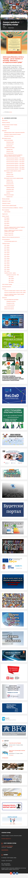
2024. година (6, 267)
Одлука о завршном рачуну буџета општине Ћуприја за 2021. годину (13, 231)
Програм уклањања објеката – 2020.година (15, 159)
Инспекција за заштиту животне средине (12, 170)
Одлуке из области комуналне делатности (11, 237)
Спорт (11, 746)
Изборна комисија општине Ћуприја (9, 124)
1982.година (11, 282)
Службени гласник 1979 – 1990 (12, 274)
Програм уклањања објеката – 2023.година (15, 165)
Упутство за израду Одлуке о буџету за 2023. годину (15, 290)
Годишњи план (9, 149)
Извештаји (4, 130)
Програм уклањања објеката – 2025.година (15, 169)
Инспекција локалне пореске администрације (13, 178)
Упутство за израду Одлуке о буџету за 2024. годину (15, 292)
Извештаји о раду (10, 142)
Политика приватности (6, 838)
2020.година (6, 219)
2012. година (6, 245)
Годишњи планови (10, 187)
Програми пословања (8, 136)
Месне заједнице (5, 209)
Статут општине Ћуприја (7, 284)
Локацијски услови (10, 303)
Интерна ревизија (5, 198)
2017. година (6, 254)
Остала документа (6, 239)
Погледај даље (5, 757)
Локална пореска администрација (9, 205)
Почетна (4, 27)
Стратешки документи (6, 286)
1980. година (11, 278)
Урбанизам (4, 297)
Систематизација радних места (10, 241)
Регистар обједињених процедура (11, 299)
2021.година (6, 221)
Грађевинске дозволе (11, 301)
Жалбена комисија (6, 122)
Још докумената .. (5, 850)
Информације (11, 27)
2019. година (6, 258)
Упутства (4, 288)
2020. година (7, 260)
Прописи (8, 193)
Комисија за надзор (6, 203)
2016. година (6, 252)
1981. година (11, 280)
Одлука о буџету (5, 216)
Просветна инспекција (9, 194)
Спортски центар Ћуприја (15, 743)
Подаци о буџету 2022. (8, 233)
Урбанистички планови (9, 306)
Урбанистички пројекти (9, 308)
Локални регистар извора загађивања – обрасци (12, 207)
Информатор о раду (6, 201)
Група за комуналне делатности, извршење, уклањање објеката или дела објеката (13, 156)
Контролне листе (9, 143)
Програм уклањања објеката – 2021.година (15, 161)
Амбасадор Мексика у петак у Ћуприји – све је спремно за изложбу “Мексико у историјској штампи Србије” (13, 59)
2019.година (6, 218)
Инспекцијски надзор (6, 138)
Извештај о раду (9, 151)
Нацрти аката (5, 214)
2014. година (6, 249)
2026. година (7, 271)
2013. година (6, 247)
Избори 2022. (7, 126)
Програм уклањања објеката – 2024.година (15, 167)
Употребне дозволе (10, 305)
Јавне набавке (7, 211)
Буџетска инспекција (8, 140)
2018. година (6, 256)
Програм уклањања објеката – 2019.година (15, 157)
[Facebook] (14, 873)
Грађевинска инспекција (9, 147)
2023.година (6, 225)
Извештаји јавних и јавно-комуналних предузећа (14, 132)
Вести (11, 112)
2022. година (6, 263)
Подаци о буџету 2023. (8, 235)
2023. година (6, 265)
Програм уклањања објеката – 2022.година (15, 163)
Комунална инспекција (9, 185)
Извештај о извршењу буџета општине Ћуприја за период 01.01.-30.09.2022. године (14, 228)
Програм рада (9, 145)
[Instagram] (17, 873)
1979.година (11, 276)
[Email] (11, 873)
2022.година (6, 223)
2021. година (6, 261)
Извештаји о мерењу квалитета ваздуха (12, 134)
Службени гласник (6, 243)
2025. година (7, 269)
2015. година (6, 250)
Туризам (11, 755)
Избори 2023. (7, 128)
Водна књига (4, 120)
